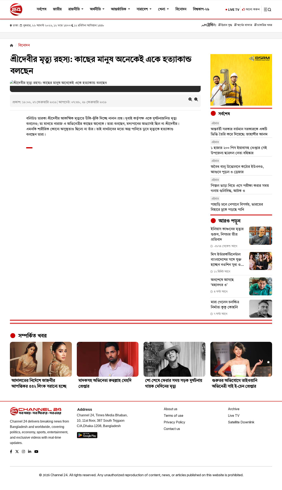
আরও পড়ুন (229, 221)
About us (170, 409)
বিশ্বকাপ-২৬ (201, 9)
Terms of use (173, 415)
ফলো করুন (252, 9)
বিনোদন (180, 9)
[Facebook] (11, 452)
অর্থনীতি (96, 9)
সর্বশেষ (41, 9)
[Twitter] (17, 452)
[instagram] (23, 452)
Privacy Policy (174, 422)
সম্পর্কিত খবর (32, 336)
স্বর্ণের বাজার (244, 25)
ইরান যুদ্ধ (226, 25)
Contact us (172, 429)
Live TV (233, 415)
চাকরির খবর (264, 25)
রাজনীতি (74, 9)
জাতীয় (57, 9)
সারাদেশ (143, 9)
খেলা (162, 9)
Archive (233, 409)
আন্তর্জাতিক (119, 9)
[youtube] (36, 452)
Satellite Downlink (241, 422)
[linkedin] (29, 452)
